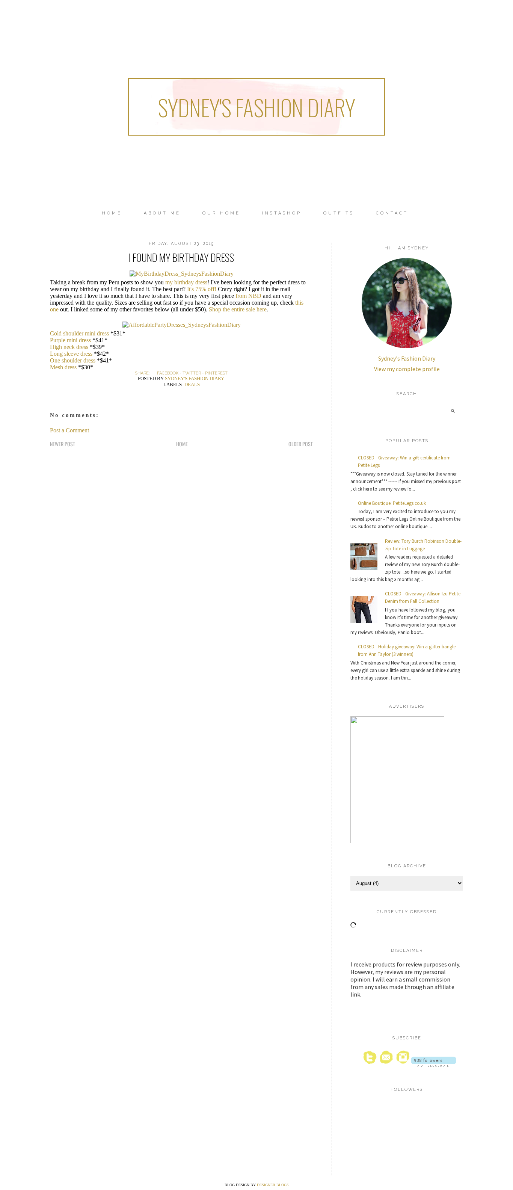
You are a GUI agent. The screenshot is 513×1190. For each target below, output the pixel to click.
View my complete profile (407, 369)
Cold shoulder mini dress (79, 333)
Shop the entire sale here (238, 309)
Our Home (221, 213)
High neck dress (69, 347)
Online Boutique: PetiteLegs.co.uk (392, 503)
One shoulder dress (72, 360)
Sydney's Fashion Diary (256, 107)
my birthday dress (186, 282)
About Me (162, 213)
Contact (392, 213)
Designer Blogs (273, 1185)
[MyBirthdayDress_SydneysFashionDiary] (182, 273)
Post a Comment (69, 430)
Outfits (338, 213)
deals (192, 384)
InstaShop (282, 213)
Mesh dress (63, 367)
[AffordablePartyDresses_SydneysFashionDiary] (181, 325)
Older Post (300, 444)
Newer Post (62, 444)
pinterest (216, 373)
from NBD (248, 296)
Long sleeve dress (71, 353)
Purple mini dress (70, 340)
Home (112, 213)
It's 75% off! (201, 289)
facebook (167, 373)
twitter (192, 373)
